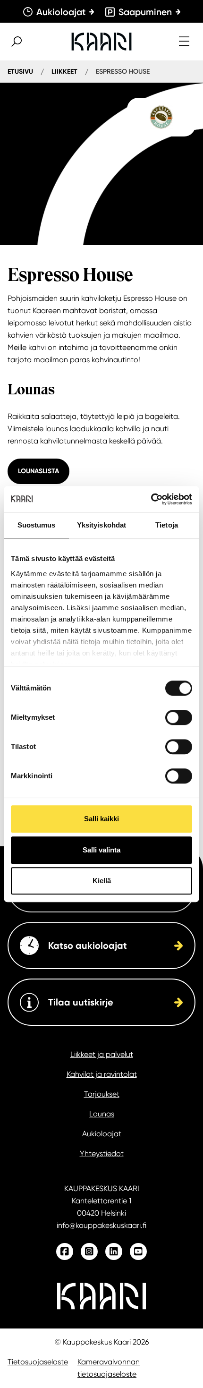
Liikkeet (64, 72)
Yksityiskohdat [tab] (101, 525)
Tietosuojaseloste (38, 1361)
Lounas (101, 1113)
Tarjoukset (101, 1094)
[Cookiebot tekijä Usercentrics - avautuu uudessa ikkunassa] (151, 499)
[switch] (178, 717)
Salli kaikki (101, 819)
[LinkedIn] (113, 1251)
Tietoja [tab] (166, 525)
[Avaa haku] (16, 41)
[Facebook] (64, 1251)
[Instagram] (89, 1251)
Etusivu (20, 72)
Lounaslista (38, 471)
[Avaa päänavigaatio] (184, 41)
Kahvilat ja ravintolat (102, 1074)
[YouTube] (138, 1251)
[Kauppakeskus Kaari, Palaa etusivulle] (101, 41)
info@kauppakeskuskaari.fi (101, 1225)
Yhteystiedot (102, 1153)
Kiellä (102, 881)
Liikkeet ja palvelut (101, 1054)
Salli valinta (101, 850)
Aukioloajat (101, 1133)
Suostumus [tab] (36, 525)
